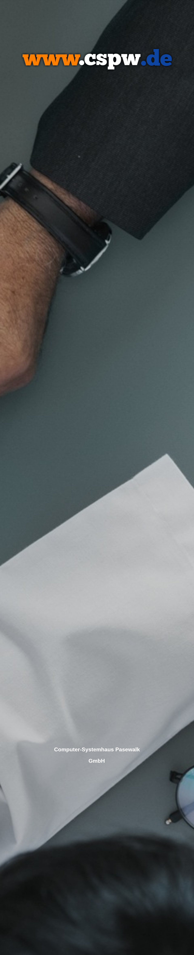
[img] (97, 477)
